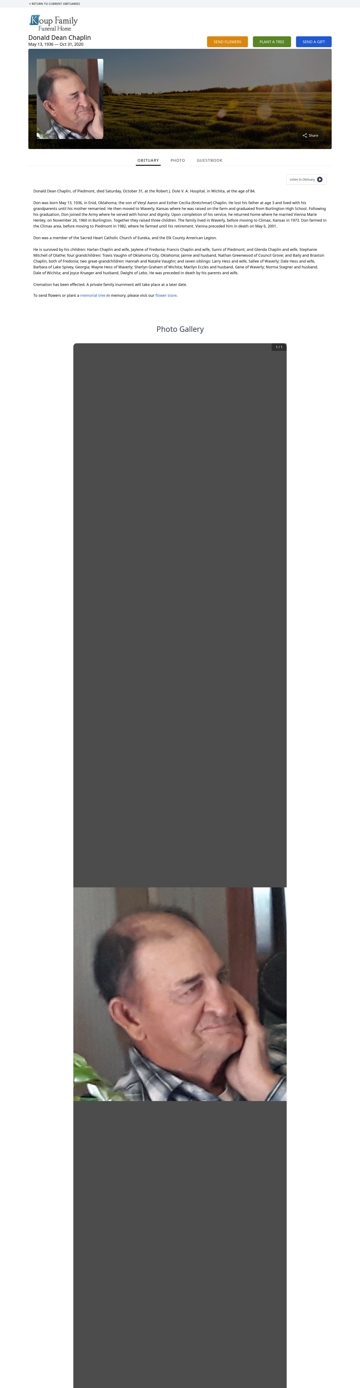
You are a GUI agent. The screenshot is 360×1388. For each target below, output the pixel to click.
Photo (178, 160)
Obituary (148, 160)
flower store (166, 295)
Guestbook (209, 160)
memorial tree (92, 295)
